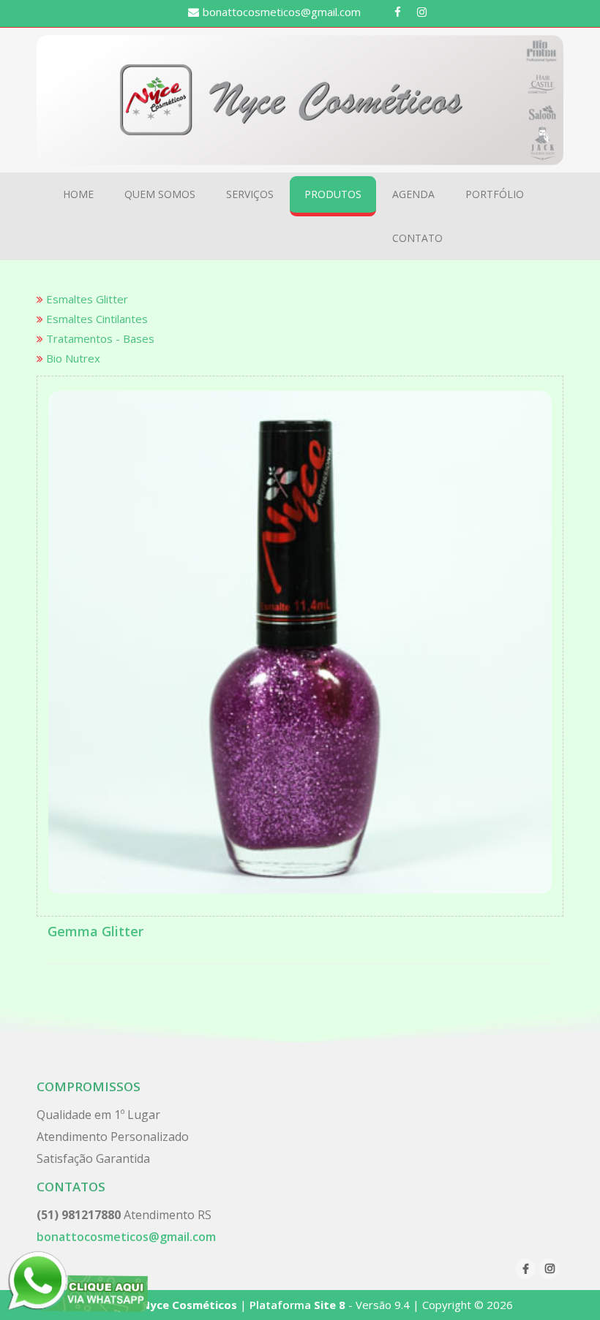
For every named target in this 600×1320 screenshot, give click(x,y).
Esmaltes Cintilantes (95, 318)
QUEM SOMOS (159, 194)
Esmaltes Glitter (85, 299)
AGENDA (413, 194)
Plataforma (296, 1304)
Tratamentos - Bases (98, 338)
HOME (78, 194)
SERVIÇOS (250, 194)
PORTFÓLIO (494, 194)
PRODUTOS (332, 194)
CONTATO (417, 238)
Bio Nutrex (71, 358)
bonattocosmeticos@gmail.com (282, 11)
